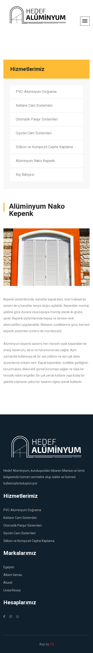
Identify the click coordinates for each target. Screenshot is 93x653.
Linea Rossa (12, 590)
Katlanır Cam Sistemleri (34, 105)
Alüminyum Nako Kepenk (35, 161)
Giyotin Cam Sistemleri (34, 133)
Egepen (8, 567)
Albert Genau (12, 575)
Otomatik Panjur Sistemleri (37, 119)
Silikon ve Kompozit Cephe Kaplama (44, 147)
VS (52, 644)
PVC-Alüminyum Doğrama (36, 91)
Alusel (7, 582)
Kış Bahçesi (25, 174)
